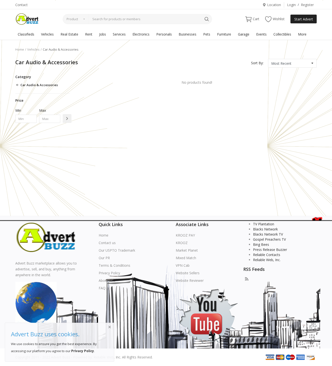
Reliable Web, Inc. (266, 259)
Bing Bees (261, 244)
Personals (164, 34)
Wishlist (279, 19)
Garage (243, 34)
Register (307, 4)
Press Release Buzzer (270, 249)
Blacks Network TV (268, 234)
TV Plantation (263, 224)
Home (19, 49)
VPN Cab (183, 265)
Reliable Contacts (266, 254)
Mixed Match (186, 258)
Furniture (224, 34)
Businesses (187, 34)
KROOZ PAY (185, 235)
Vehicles (47, 34)
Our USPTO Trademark (117, 250)
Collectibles (282, 34)
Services (119, 34)
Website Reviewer (190, 280)
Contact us (107, 242)
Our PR (104, 258)
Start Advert (303, 19)
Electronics (140, 34)
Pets (206, 34)
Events (261, 34)
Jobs (102, 34)
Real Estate (69, 34)
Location (274, 4)
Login (291, 4)
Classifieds (26, 34)
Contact (21, 4)
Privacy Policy (109, 273)
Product (72, 19)
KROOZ (182, 242)
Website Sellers (188, 273)
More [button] (302, 34)
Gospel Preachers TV (269, 239)
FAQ (102, 288)
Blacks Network (265, 229)
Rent (88, 34)
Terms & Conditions (114, 265)
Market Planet (187, 250)
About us (106, 280)
